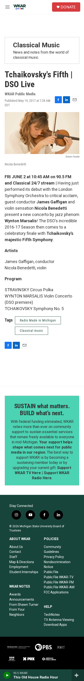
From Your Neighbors (17, 612)
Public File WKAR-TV (59, 577)
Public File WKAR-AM (59, 587)
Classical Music (36, 45)
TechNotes (52, 614)
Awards (15, 594)
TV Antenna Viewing (59, 620)
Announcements (21, 599)
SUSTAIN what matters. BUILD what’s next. (42, 410)
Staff (13, 557)
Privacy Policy (54, 557)
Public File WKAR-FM (59, 582)
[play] (7, 675)
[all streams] (78, 675)
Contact (15, 552)
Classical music (31, 330)
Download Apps (55, 624)
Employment (18, 567)
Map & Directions (21, 562)
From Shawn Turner (23, 604)
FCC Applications (56, 592)
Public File (51, 572)
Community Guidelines (52, 549)
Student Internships (23, 572)
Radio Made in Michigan (38, 320)
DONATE (68, 7)
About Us (16, 547)
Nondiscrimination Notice (57, 564)
